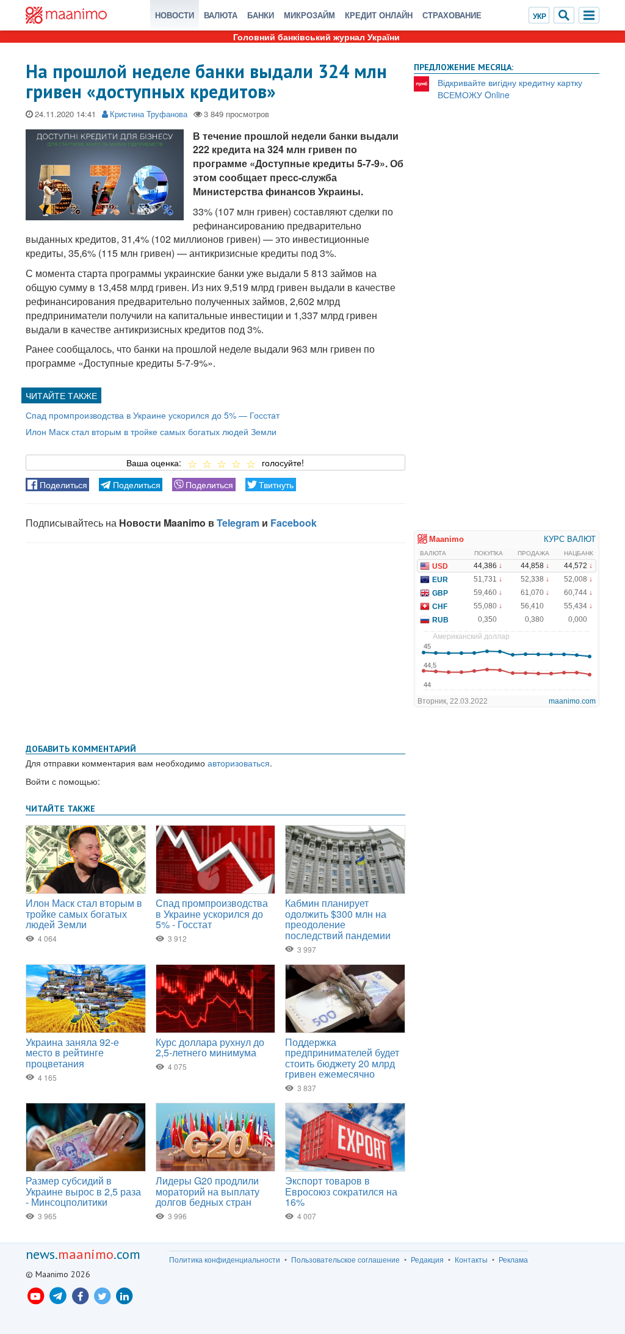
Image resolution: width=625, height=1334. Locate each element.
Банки (260, 15)
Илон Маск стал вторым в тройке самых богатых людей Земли (151, 431)
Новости (174, 15)
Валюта (220, 15)
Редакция (427, 1259)
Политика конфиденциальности (224, 1259)
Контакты (471, 1259)
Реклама (513, 1259)
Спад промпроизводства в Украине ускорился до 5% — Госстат (153, 415)
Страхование (452, 15)
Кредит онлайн (379, 15)
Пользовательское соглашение (345, 1259)
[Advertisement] (215, 640)
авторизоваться (239, 763)
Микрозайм (309, 15)
